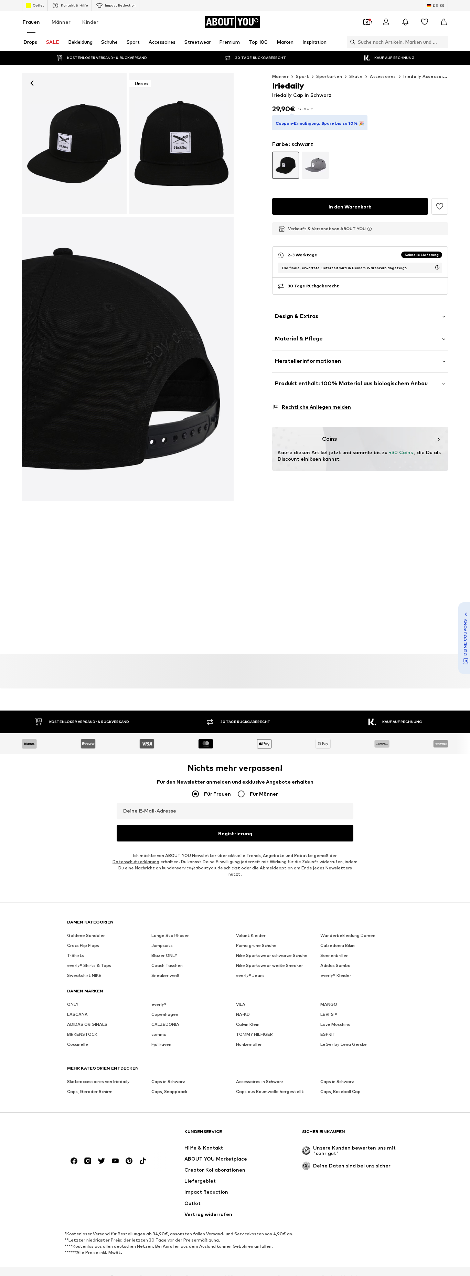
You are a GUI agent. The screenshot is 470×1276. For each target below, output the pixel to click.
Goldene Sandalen (86, 935)
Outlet (38, 5)
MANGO (328, 1004)
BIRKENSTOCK (82, 1034)
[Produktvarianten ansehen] (285, 165)
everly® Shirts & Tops (89, 965)
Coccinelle (77, 1044)
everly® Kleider (335, 975)
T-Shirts (75, 955)
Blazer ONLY (164, 955)
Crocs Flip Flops (83, 945)
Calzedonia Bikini (337, 945)
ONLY (72, 1004)
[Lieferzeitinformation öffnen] (437, 267)
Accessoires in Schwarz (260, 1081)
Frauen (31, 22)
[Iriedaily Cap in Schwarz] (128, 359)
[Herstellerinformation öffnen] (369, 229)
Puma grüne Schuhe (256, 945)
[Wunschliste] (424, 22)
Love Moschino (335, 1024)
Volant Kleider (251, 935)
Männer (61, 22)
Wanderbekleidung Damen (347, 935)
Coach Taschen (167, 965)
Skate (356, 76)
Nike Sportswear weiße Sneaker (269, 965)
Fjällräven (161, 1044)
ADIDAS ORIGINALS (87, 1024)
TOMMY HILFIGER (254, 1034)
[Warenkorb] (444, 22)
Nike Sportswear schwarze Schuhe (272, 955)
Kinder (90, 22)
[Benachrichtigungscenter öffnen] (405, 22)
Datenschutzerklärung (136, 861)
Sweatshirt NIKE (84, 975)
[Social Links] (74, 1161)
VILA (240, 1004)
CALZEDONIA (165, 1024)
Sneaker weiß (165, 975)
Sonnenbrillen (334, 955)
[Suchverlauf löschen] (442, 42)
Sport (302, 76)
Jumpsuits (162, 945)
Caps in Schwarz (168, 1081)
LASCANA (77, 1014)
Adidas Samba (335, 965)
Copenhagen (164, 1014)
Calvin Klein (247, 1024)
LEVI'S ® (328, 1014)
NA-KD (243, 1014)
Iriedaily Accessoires (426, 76)
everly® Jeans (250, 975)
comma (159, 1034)
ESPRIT (327, 1034)
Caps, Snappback (169, 1091)
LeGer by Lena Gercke (343, 1044)
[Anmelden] (386, 22)
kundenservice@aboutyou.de (192, 867)
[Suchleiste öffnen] (351, 42)
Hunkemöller (249, 1044)
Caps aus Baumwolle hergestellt (270, 1091)
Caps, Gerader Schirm (90, 1091)
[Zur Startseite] (104, 1135)
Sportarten (329, 76)
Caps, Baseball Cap (340, 1091)
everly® (159, 1004)
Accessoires (383, 76)
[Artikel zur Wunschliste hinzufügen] (439, 206)
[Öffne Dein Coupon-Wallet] (367, 22)
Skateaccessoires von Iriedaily (98, 1081)
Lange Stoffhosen (170, 935)
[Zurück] (32, 83)
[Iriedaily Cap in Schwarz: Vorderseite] (74, 143)
